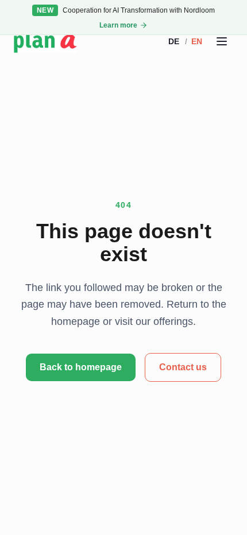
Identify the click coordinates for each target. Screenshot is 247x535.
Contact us (183, 367)
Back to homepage (81, 367)
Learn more (118, 25)
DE (173, 41)
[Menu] (221, 41)
